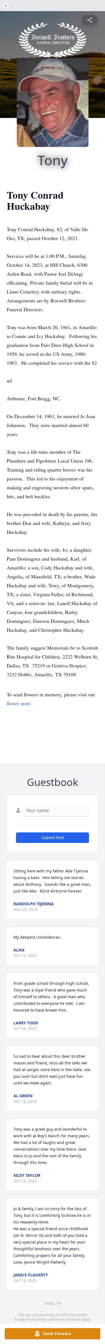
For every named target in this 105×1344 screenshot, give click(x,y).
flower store (18, 703)
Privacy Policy (36, 1319)
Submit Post (52, 837)
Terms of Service (68, 1319)
